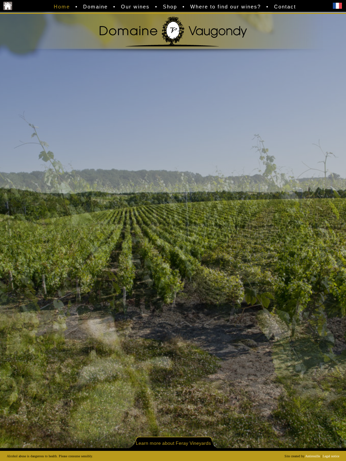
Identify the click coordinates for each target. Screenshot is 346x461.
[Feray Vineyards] (7, 8)
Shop (170, 6)
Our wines (135, 6)
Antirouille (312, 456)
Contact (285, 6)
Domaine (95, 6)
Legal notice (331, 456)
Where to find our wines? (225, 6)
